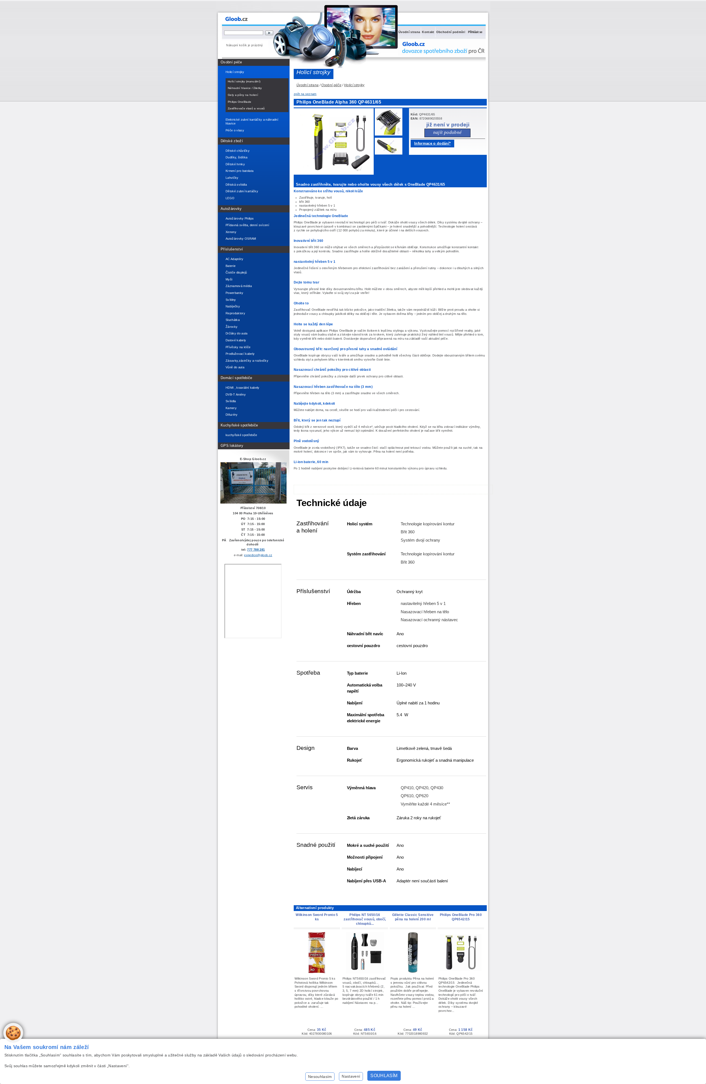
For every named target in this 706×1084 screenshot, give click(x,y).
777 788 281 (256, 549)
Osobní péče (231, 62)
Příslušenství (232, 249)
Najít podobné (447, 132)
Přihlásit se (475, 32)
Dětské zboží (232, 141)
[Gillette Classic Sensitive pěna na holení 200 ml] (413, 972)
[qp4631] (335, 173)
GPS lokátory (232, 446)
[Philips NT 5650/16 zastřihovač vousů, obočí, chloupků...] (365, 972)
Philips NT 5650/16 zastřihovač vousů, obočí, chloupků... (365, 919)
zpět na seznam (305, 94)
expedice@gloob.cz (258, 555)
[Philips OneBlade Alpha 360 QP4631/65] (390, 123)
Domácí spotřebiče (236, 378)
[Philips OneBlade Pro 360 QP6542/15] (461, 970)
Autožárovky (231, 209)
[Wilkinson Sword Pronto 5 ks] (317, 972)
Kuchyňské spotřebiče (239, 425)
